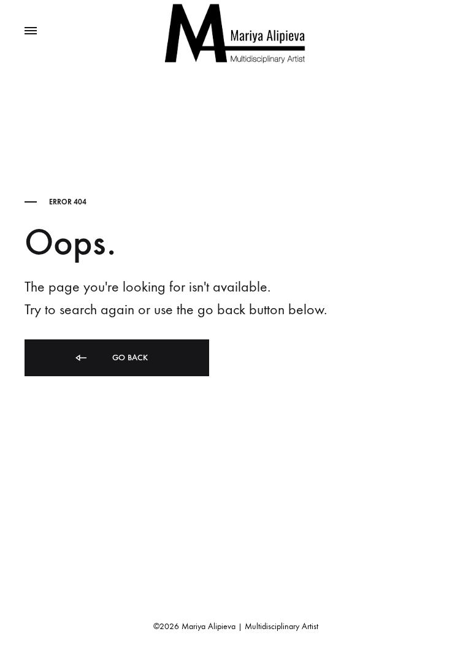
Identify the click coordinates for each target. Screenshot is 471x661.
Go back (129, 357)
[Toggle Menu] (31, 31)
